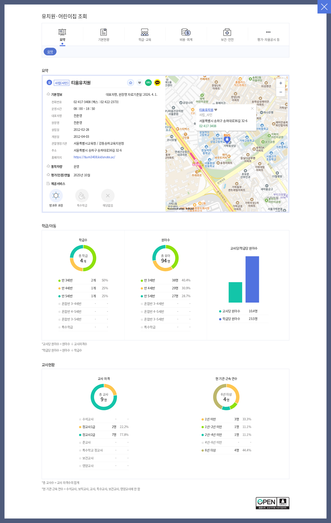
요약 (50, 51)
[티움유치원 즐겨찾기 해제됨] (139, 82)
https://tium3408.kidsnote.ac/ (94, 156)
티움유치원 (206, 109)
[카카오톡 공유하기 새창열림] (157, 82)
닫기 (324, 7)
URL (148, 82)
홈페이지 (130, 82)
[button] (252, 108)
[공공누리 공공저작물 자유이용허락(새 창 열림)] (272, 508)
